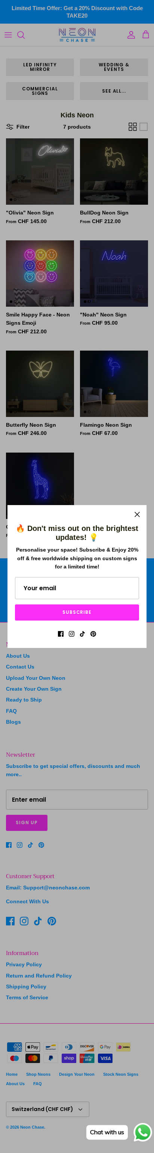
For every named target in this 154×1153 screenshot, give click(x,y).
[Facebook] (61, 634)
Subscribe (77, 612)
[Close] (137, 514)
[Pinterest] (93, 634)
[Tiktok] (82, 634)
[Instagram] (71, 634)
